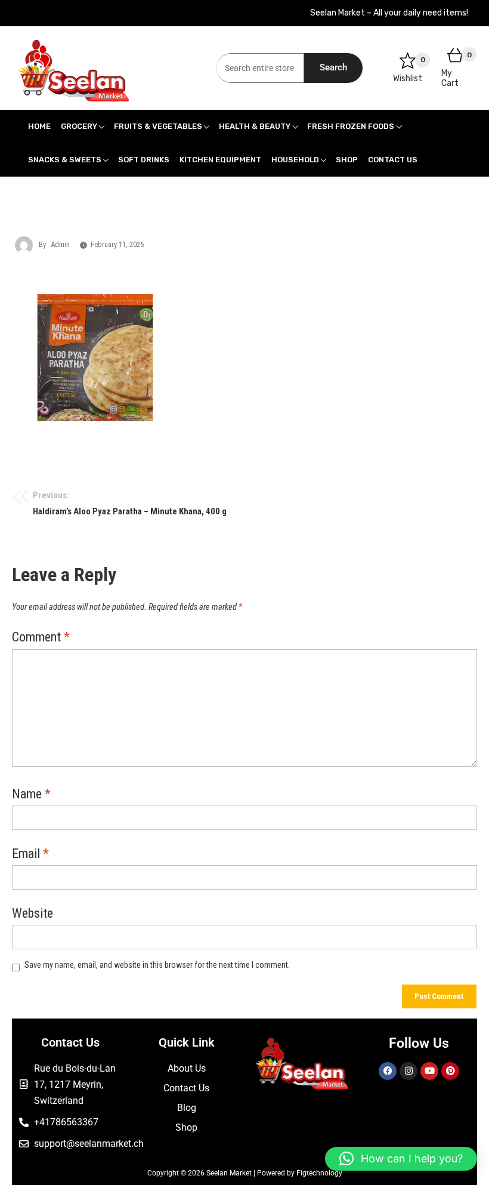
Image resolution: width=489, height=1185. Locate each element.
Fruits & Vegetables (158, 126)
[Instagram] (408, 1071)
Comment (41, 637)
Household (295, 159)
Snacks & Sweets (64, 159)
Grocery (79, 126)
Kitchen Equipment (220, 159)
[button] (401, 1159)
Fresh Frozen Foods (350, 126)
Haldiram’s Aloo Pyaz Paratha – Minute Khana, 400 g (130, 503)
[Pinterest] (450, 1071)
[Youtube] (429, 1071)
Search (333, 67)
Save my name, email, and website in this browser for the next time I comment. (157, 965)
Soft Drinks (143, 159)
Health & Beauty (254, 126)
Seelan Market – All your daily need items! (389, 13)
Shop (347, 159)
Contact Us (392, 159)
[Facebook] (388, 1071)
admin (60, 244)
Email (30, 854)
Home (39, 126)
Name (31, 794)
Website (32, 914)
